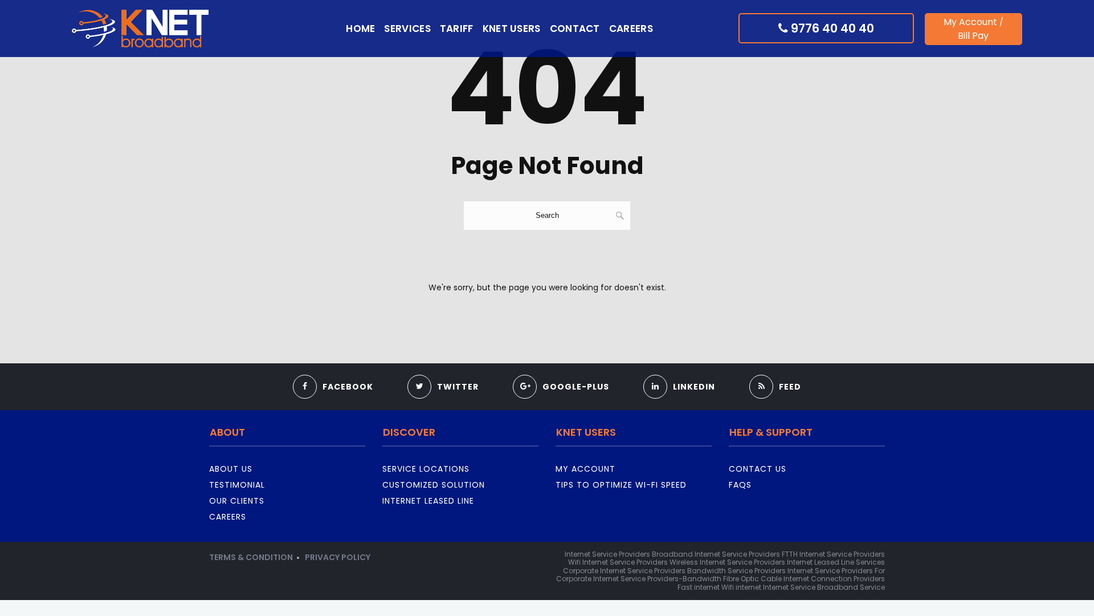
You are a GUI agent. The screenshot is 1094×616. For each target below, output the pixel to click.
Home (360, 28)
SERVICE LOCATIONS (426, 469)
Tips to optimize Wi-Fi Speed (621, 485)
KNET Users (512, 28)
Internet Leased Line (428, 500)
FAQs (740, 485)
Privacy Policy (337, 557)
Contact (575, 28)
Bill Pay (973, 35)
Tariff (456, 28)
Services (407, 28)
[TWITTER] (443, 371)
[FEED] (775, 371)
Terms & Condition (251, 557)
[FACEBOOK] (333, 371)
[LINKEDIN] (679, 371)
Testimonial (237, 485)
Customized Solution (433, 485)
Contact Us (757, 469)
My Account (970, 22)
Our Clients (236, 500)
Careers (631, 28)
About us (230, 469)
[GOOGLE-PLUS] (561, 371)
